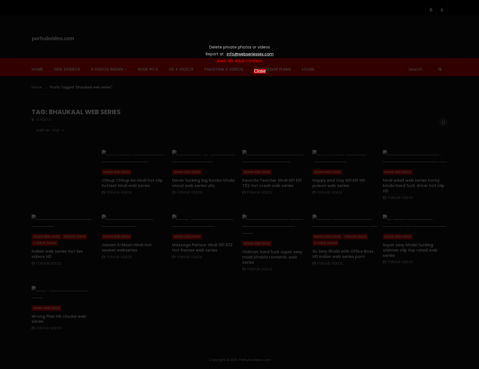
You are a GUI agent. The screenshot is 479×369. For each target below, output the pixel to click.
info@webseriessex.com (250, 54)
